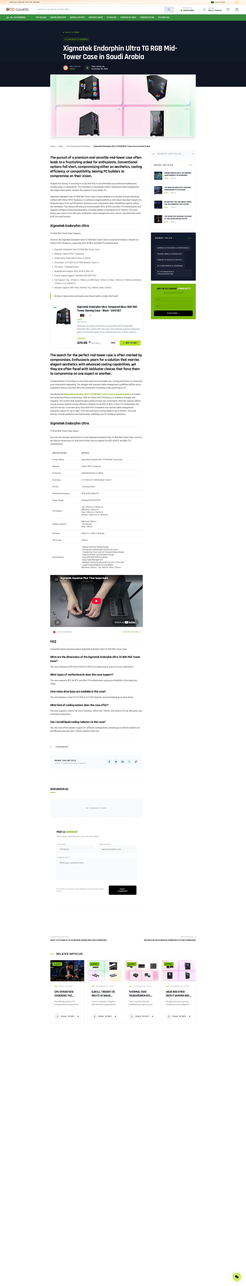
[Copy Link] (136, 761)
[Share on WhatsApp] (129, 761)
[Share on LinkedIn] (122, 761)
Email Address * (105, 844)
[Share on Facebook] (109, 761)
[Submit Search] (169, 9)
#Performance (62, 747)
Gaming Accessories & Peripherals (173, 248)
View (113, 343)
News (61, 146)
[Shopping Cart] (237, 9)
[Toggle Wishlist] (90, 315)
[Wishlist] (228, 9)
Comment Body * (63, 857)
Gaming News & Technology (169, 254)
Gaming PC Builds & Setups (169, 260)
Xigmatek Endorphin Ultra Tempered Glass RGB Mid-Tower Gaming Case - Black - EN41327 (107, 309)
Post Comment (122, 890)
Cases (79, 319)
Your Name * (62, 844)
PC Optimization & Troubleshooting (165, 273)
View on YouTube (130, 632)
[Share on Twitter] (116, 761)
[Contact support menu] (237, 1277)
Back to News (72, 32)
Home (52, 146)
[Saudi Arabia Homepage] (17, 9)
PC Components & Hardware (76, 39)
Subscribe (172, 313)
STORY (68, 1016)
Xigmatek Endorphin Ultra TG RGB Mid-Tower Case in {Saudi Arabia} (96, 394)
